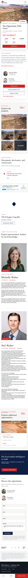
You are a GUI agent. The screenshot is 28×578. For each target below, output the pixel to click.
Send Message (14, 86)
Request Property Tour (14, 89)
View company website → (8, 96)
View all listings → (23, 413)
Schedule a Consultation (9, 469)
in (18, 547)
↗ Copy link (23, 548)
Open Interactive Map (8, 223)
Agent (9, 569)
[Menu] (25, 2)
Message (4, 523)
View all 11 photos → (22, 108)
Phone (4, 518)
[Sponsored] (14, 187)
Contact (13, 569)
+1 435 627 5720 (12, 80)
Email (4, 512)
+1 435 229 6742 (4, 280)
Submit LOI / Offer (14, 93)
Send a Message (12, 280)
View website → (20, 348)
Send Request (7, 533)
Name (4, 505)
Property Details (4, 569)
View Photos (14, 46)
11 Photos (22, 21)
